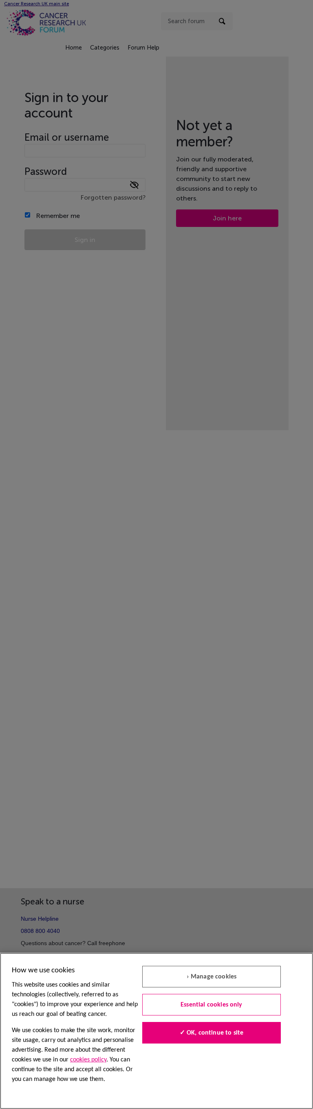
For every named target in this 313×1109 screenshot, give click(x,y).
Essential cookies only (211, 1005)
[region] (156, 1031)
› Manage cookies (212, 977)
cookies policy (88, 1060)
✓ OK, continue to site (212, 1033)
